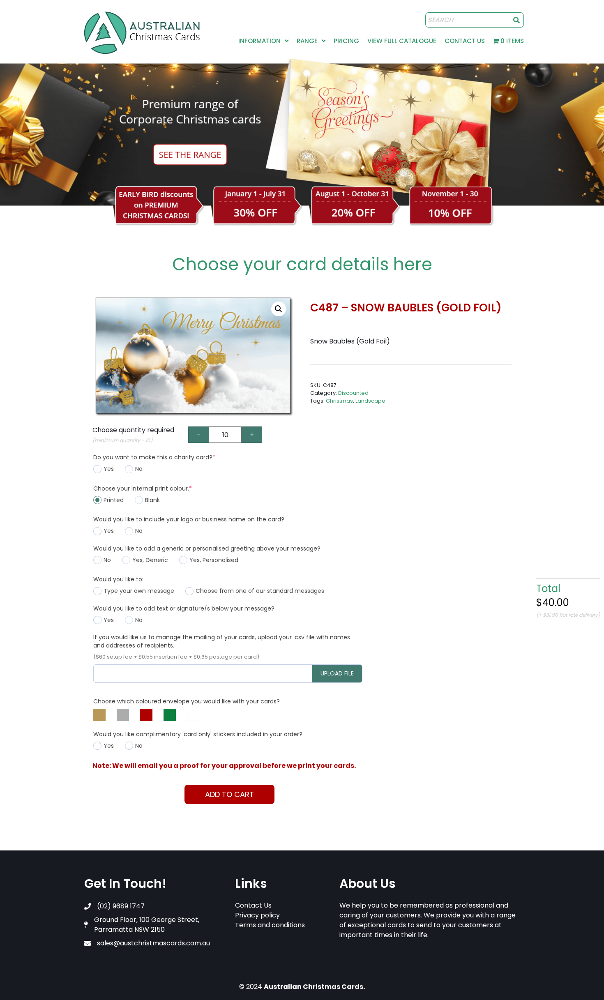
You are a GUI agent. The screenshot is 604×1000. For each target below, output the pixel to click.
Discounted (353, 392)
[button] (278, 309)
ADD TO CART (229, 794)
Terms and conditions (270, 925)
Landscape (370, 400)
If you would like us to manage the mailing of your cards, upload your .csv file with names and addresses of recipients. (221, 641)
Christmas (339, 400)
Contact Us (253, 905)
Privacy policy (257, 915)
